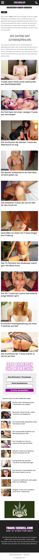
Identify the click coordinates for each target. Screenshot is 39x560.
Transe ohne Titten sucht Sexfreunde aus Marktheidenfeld (18, 83)
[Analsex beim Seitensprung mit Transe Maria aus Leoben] (6, 405)
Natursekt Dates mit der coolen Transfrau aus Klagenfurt (23, 413)
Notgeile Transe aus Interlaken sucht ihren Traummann (23, 491)
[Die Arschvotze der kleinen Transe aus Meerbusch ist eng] (19, 130)
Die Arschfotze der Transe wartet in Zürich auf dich (18, 355)
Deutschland (27, 7)
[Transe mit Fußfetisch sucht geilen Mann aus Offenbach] (6, 483)
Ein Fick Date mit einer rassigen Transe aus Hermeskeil (19, 113)
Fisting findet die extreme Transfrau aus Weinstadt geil (22, 461)
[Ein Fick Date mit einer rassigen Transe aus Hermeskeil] (19, 100)
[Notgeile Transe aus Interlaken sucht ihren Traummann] (6, 492)
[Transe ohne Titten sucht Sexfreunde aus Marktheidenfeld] (19, 70)
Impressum (27, 554)
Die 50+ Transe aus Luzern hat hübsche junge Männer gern (19, 294)
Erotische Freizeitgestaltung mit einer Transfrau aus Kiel (19, 324)
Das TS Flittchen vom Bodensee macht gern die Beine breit (19, 264)
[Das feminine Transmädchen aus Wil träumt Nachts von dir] (6, 473)
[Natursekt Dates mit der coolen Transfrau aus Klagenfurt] (6, 415)
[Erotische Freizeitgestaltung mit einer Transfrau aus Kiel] (19, 312)
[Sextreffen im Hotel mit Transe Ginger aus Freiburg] (19, 221)
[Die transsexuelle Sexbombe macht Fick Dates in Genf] (6, 424)
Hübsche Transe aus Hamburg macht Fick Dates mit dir (23, 452)
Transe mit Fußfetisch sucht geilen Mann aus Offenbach (24, 481)
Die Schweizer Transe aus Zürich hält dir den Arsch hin (18, 203)
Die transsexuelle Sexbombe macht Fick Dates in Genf (24, 423)
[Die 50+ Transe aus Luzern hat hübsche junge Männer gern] (19, 281)
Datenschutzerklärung (15, 554)
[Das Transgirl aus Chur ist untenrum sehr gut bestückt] (6, 444)
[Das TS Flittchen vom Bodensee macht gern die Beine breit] (19, 251)
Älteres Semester (11, 7)
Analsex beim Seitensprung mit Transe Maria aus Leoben (23, 403)
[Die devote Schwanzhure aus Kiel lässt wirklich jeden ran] (19, 160)
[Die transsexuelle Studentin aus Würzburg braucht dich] (6, 434)
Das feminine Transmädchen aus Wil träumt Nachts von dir (24, 471)
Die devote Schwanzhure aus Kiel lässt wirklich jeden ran (19, 173)
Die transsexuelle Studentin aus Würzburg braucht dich (23, 432)
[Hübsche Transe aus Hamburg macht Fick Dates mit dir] (6, 454)
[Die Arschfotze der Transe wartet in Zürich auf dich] (19, 342)
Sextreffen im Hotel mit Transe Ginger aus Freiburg (19, 234)
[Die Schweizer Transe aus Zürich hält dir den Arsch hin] (19, 191)
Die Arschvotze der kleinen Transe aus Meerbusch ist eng (19, 143)
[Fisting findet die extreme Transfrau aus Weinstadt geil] (6, 463)
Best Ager (20, 7)
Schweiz (4, 200)
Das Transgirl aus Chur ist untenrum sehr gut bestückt (22, 442)
